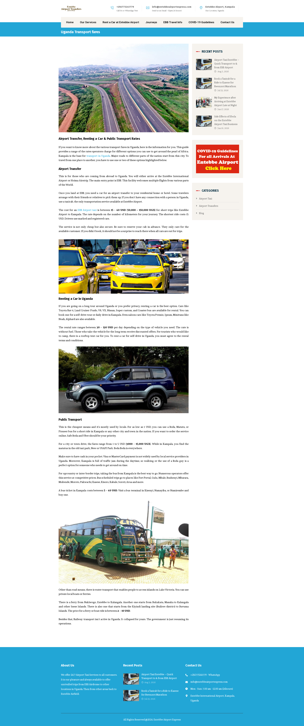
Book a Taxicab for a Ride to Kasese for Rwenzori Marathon (225, 82)
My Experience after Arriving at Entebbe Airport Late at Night (225, 101)
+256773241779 (125, 6)
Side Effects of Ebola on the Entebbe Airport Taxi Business (226, 120)
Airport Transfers (208, 206)
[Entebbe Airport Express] (71, 9)
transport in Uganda (98, 156)
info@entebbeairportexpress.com (171, 6)
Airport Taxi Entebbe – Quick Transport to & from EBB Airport (226, 63)
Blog (201, 213)
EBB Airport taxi (87, 210)
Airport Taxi (205, 198)
